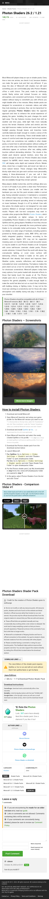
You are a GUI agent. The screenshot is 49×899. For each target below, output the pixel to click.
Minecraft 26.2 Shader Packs (32, 776)
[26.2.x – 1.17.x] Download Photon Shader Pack (26, 679)
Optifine (25, 430)
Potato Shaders (35, 214)
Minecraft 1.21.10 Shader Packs (14, 790)
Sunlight (7, 501)
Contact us (5, 896)
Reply (26, 865)
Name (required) (36, 843)
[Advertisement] (24, 49)
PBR (3, 163)
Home (4, 9)
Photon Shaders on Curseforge (24, 749)
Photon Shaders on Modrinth (24, 760)
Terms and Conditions (29, 896)
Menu (7, 3)
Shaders (6, 770)
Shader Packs (11, 9)
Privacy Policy (15, 896)
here (24, 670)
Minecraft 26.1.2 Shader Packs (13, 780)
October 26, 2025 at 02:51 (13, 865)
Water (16, 501)
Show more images (24, 401)
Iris (32, 430)
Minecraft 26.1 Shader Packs (35, 783)
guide (25, 811)
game (12, 892)
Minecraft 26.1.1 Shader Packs (13, 783)
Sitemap (40, 896)
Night (25, 501)
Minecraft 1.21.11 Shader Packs (14, 787)
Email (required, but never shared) (37, 848)
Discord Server (24, 738)
